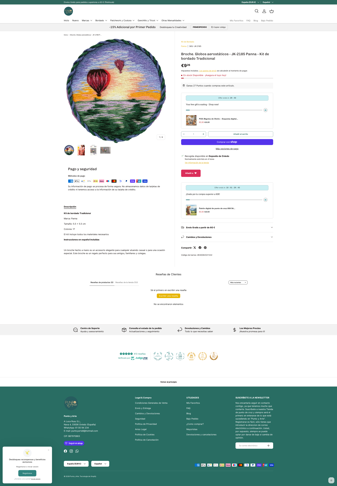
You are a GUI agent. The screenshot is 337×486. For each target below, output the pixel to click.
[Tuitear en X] (194, 247)
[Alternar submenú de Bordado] (106, 20)
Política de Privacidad (146, 424)
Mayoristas (191, 429)
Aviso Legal (141, 429)
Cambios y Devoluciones (147, 413)
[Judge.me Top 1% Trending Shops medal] (202, 356)
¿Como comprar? (195, 424)
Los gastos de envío (207, 70)
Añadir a (189, 173)
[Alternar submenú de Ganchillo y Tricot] (157, 20)
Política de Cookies (144, 434)
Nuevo (75, 20)
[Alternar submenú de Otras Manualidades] (183, 20)
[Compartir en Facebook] (200, 247)
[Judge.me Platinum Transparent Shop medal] (169, 356)
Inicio (66, 20)
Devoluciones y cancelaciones (201, 434)
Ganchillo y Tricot (146, 20)
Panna (184, 46)
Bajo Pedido (267, 20)
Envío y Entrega (143, 408)
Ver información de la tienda (197, 162)
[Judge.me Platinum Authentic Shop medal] (158, 356)
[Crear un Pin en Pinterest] (205, 247)
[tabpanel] (116, 233)
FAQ (248, 20)
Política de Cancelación (146, 439)
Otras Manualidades (171, 20)
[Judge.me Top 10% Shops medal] (214, 356)
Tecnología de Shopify (88, 476)
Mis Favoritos (236, 20)
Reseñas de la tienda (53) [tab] (126, 282)
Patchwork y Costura (120, 20)
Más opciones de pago (227, 148)
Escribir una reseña (168, 295)
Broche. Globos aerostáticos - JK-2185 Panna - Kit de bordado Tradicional (86, 35)
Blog (256, 20)
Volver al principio (168, 382)
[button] (271, 11)
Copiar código (220, 27)
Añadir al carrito (240, 134)
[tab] (70, 207)
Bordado (99, 20)
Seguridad (140, 418)
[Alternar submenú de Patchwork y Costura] (133, 20)
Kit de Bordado (187, 42)
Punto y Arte (74, 476)
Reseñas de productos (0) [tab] (102, 282)
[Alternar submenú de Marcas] (91, 20)
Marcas (85, 20)
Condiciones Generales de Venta (151, 403)
